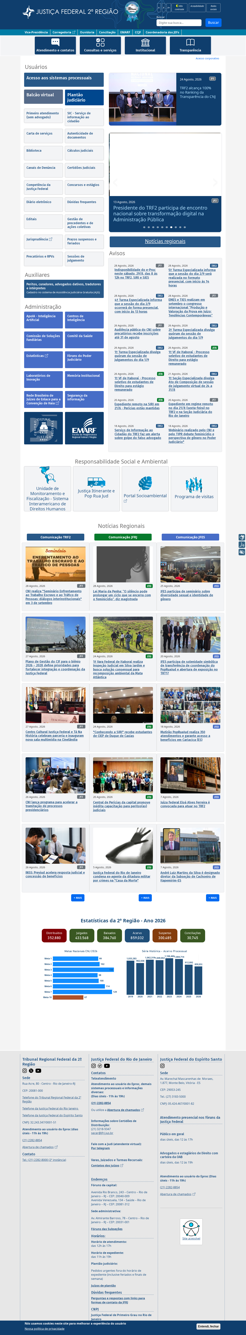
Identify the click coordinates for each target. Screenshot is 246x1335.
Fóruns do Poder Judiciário (79, 358)
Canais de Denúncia (40, 168)
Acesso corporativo (207, 58)
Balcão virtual (40, 94)
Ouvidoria (87, 32)
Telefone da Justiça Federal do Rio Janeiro (50, 1108)
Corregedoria (62, 32)
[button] (115, 100)
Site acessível (191, 1238)
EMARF (125, 32)
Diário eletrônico (38, 202)
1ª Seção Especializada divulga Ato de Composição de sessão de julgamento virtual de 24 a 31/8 (191, 384)
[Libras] (242, 537)
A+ (168, 7)
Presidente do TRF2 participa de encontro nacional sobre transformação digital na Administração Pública (160, 213)
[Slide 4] (158, 227)
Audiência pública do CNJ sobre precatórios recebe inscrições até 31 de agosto (138, 333)
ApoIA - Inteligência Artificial (40, 318)
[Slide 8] (176, 227)
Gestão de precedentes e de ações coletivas (80, 223)
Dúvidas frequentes (81, 202)
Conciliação (107, 32)
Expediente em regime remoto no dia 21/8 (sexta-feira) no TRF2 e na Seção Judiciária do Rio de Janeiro (191, 410)
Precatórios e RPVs (40, 256)
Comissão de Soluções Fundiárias (43, 338)
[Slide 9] (180, 227)
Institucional (145, 50)
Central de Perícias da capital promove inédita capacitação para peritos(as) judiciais (121, 806)
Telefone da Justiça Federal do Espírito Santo (52, 1115)
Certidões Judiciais (81, 168)
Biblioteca (33, 151)
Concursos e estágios (83, 185)
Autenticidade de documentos (80, 135)
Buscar (160, 17)
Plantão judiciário (76, 97)
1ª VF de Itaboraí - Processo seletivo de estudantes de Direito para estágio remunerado (189, 358)
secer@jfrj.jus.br (102, 1133)
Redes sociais (213, 8)
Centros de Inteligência (76, 318)
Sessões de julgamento (75, 258)
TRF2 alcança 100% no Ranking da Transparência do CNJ (198, 92)
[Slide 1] (144, 227)
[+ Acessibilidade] (242, 552)
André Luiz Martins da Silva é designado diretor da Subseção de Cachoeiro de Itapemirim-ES (190, 876)
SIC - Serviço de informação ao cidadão (79, 117)
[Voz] (242, 544)
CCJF (138, 32)
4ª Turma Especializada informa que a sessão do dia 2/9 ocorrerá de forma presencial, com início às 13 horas (138, 306)
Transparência (190, 50)
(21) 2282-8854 (32, 1140)
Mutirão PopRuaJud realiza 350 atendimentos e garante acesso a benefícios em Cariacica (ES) (185, 736)
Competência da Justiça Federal (38, 187)
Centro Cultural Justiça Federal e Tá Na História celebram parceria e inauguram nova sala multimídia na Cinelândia (55, 736)
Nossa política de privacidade (44, 1328)
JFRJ (215, 347)
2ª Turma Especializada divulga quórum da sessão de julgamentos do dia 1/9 (192, 334)
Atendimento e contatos (55, 50)
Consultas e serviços (100, 50)
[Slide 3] (153, 227)
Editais (31, 219)
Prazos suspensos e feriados (82, 241)
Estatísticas (35, 356)
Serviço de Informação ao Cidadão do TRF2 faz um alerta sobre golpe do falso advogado (138, 434)
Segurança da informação (77, 397)
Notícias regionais (165, 241)
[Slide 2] (149, 227)
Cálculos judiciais (80, 151)
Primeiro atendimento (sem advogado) (42, 115)
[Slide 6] (167, 227)
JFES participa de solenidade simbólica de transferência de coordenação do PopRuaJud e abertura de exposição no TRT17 (189, 667)
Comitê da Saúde (80, 336)
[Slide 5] (162, 227)
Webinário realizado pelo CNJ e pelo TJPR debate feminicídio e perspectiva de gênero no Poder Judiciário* (192, 436)
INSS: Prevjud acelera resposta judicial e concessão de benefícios (55, 875)
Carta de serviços (39, 133)
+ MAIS (78, 897)
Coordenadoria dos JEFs (162, 32)
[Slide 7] (171, 227)
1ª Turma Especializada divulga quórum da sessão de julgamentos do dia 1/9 (137, 356)
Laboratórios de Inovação (38, 378)
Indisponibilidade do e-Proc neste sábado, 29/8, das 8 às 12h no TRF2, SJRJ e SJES (136, 274)
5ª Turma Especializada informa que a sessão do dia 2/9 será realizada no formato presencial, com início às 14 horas (192, 277)
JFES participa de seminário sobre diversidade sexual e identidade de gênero (186, 595)
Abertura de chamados (38, 1147)
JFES (216, 585)
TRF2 (214, 265)
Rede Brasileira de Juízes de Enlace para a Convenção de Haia (43, 399)
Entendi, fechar (208, 1326)
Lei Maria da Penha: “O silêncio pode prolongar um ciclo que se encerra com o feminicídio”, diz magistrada (122, 595)
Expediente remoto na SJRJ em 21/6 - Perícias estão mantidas (137, 406)
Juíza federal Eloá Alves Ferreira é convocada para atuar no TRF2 (185, 804)
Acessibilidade (197, 6)
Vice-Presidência (36, 32)
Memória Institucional (83, 376)
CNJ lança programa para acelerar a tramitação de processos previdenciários (51, 806)
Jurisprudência (37, 239)
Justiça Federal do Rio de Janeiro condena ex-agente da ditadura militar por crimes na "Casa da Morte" (121, 876)
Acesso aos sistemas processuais (59, 77)
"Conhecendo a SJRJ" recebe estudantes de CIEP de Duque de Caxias (122, 734)
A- (159, 7)
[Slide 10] (185, 227)
